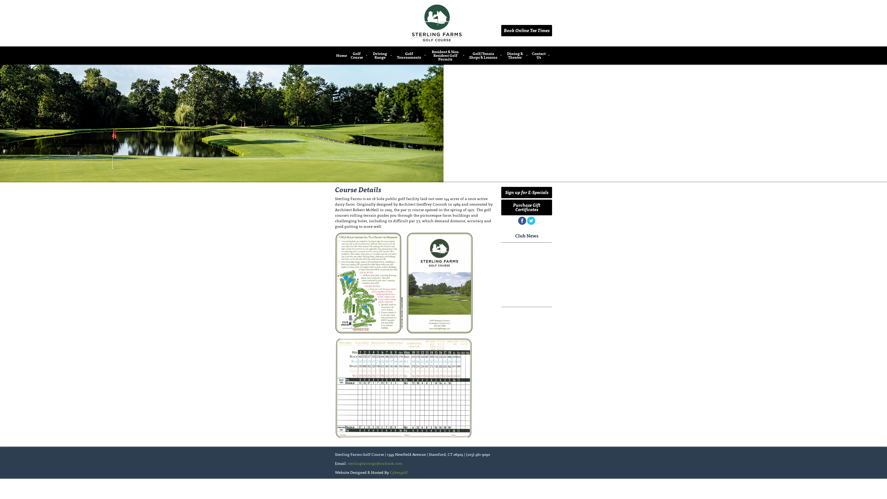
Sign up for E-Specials (526, 192)
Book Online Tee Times (527, 30)
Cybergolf (399, 472)
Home (341, 55)
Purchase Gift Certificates (526, 207)
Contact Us (539, 55)
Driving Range (380, 55)
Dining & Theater (515, 55)
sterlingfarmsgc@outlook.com (375, 463)
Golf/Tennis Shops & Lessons (483, 55)
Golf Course (357, 55)
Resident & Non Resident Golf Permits (445, 55)
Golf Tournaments (409, 55)
